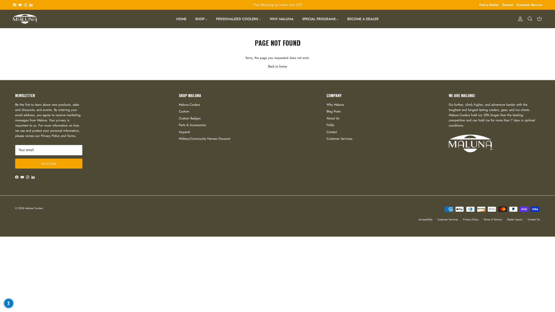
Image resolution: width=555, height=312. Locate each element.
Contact (507, 5)
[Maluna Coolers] (25, 19)
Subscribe (48, 164)
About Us (332, 118)
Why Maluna (335, 104)
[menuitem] (181, 18)
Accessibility (425, 219)
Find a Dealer (489, 5)
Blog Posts (333, 111)
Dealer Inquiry (514, 219)
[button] (8, 303)
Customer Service (529, 5)
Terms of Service (493, 219)
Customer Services (339, 138)
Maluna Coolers (189, 104)
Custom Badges (190, 118)
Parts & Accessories (192, 125)
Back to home (277, 66)
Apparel (184, 132)
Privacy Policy (470, 219)
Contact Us (534, 219)
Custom (184, 111)
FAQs (330, 125)
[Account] (519, 18)
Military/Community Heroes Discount (204, 138)
